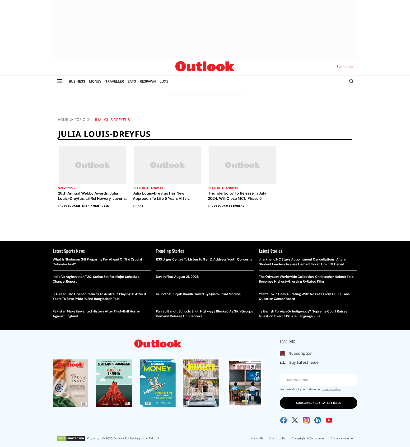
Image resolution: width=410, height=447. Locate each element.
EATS (132, 81)
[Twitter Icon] (295, 420)
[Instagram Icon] (306, 420)
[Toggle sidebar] (59, 81)
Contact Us (277, 438)
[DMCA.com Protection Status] (70, 438)
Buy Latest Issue (304, 362)
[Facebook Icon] (283, 420)
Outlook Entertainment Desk (85, 206)
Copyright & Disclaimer (308, 438)
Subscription (300, 353)
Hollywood (66, 188)
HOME (63, 119)
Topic (80, 119)
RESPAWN (148, 81)
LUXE (164, 81)
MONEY (95, 81)
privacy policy (331, 389)
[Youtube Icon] (329, 420)
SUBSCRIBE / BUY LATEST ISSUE (318, 403)
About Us (257, 438)
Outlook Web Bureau (228, 206)
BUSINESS (77, 81)
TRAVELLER (114, 81)
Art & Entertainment (149, 188)
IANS (139, 206)
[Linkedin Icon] (317, 420)
